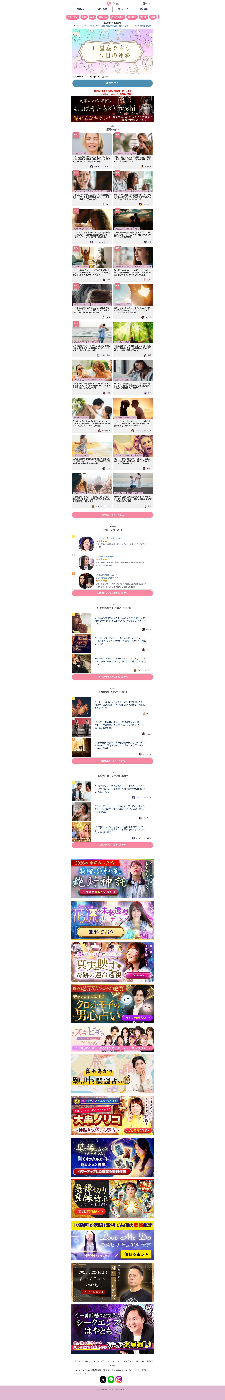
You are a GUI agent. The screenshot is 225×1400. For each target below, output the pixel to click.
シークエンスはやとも (102, 166)
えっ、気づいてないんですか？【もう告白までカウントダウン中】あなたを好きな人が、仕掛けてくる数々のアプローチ (132, 423)
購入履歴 (144, 9)
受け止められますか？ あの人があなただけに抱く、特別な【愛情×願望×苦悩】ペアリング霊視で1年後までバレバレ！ (120, 621)
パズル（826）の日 (97, 26)
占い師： (109, 538)
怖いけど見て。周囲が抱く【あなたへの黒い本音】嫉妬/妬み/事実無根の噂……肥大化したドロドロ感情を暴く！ (133, 461)
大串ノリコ (147, 204)
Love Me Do (147, 754)
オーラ (86, 191)
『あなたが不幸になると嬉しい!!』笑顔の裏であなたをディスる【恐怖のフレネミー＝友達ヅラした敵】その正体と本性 (92, 197)
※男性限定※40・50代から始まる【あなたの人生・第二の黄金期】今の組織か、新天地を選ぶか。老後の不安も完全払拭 (132, 348)
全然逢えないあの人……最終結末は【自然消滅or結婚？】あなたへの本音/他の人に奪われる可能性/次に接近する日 (91, 499)
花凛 (108, 280)
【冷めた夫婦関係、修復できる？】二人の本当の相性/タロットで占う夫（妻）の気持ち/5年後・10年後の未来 (132, 234)
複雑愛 (143, 17)
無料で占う (112, 83)
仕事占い (78, 304)
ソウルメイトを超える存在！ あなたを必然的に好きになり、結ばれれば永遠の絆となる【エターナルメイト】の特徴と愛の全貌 (91, 234)
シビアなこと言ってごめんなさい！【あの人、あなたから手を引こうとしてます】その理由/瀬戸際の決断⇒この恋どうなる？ (120, 789)
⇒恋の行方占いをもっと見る (112, 845)
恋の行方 (132, 17)
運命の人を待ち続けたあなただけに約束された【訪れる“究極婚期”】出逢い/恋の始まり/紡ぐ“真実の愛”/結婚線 (133, 499)
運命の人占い (79, 229)
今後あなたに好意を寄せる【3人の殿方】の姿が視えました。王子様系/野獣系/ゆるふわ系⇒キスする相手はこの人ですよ (91, 385)
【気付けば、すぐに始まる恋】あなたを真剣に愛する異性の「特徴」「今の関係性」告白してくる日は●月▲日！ (132, 159)
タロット (136, 191)
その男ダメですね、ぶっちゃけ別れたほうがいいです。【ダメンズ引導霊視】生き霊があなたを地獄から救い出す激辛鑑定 (120, 830)
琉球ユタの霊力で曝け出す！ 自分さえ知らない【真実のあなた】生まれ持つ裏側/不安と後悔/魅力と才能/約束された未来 (91, 461)
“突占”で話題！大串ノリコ (117, 26)
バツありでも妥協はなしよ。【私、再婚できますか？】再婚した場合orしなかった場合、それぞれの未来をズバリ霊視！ (132, 385)
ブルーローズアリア (103, 506)
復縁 (153, 17)
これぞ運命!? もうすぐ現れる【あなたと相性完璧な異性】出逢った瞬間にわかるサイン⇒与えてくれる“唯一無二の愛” (91, 348)
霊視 (86, 153)
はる (149, 242)
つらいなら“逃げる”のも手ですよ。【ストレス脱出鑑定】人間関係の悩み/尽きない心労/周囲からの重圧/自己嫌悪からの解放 (91, 159)
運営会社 (149, 1361)
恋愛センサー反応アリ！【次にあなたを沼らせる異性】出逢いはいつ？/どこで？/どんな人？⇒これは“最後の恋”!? (132, 310)
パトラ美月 (106, 431)
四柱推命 (146, 191)
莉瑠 (108, 393)
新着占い (81, 9)
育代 (149, 393)
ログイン (148, 4)
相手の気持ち (117, 17)
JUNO (149, 468)
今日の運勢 (102, 9)
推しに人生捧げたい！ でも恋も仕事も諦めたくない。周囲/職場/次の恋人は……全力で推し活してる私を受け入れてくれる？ (91, 272)
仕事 (84, 17)
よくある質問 (99, 1361)
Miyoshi (148, 317)
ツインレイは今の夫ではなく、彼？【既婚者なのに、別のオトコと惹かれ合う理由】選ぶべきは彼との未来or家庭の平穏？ (120, 705)
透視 (137, 229)
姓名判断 (138, 455)
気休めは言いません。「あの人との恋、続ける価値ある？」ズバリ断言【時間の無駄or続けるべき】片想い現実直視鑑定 (120, 809)
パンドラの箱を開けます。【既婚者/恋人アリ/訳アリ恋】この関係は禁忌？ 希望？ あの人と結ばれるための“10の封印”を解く (119, 725)
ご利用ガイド (78, 1361)
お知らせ (113, 1365)
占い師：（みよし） (107, 575)
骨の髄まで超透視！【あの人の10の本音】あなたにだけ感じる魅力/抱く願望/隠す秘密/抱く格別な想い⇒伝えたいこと (120, 661)
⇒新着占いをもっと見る (112, 515)
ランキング (123, 9)
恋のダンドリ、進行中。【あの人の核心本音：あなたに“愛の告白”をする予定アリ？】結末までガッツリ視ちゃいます (120, 641)
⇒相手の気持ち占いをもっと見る (112, 677)
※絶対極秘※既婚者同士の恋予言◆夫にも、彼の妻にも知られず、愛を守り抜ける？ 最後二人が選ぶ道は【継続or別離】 (120, 745)
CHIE (108, 204)
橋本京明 (148, 166)
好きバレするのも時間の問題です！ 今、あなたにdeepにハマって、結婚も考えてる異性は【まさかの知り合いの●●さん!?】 (132, 197)
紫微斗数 (138, 493)
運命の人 (103, 17)
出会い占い (120, 304)
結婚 (92, 17)
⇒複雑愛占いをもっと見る (112, 761)
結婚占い (119, 380)
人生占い (78, 153)
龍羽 (149, 506)
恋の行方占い (79, 493)
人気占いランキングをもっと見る (112, 593)
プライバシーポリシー (114, 1361)
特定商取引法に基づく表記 (134, 1361)
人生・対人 (72, 17)
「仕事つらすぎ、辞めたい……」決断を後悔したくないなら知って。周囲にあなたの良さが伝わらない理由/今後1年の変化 (91, 310)
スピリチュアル (98, 191)
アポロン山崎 (105, 355)
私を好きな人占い (122, 153)
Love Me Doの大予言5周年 (140, 26)
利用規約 (88, 1361)
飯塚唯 (148, 714)
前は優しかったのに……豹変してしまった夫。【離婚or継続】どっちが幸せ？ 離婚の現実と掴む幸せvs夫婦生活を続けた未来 (132, 272)
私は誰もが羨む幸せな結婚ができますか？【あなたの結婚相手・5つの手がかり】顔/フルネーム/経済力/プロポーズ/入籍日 (92, 423)
